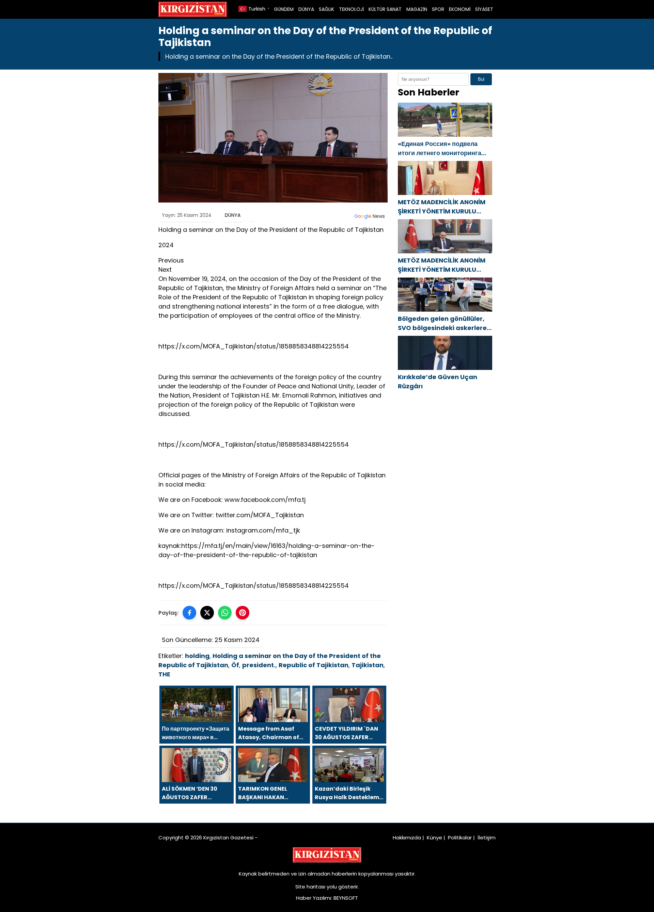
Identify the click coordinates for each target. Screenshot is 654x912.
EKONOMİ (459, 9)
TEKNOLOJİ (351, 9)
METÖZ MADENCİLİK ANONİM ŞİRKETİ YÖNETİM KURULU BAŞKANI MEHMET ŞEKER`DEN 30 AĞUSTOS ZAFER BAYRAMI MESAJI (442, 207)
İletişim (487, 837)
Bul (481, 79)
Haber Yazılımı (313, 897)
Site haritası (310, 886)
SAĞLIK (326, 9)
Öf (235, 665)
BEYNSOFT (345, 897)
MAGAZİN (416, 9)
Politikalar (460, 837)
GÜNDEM (284, 9)
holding (197, 656)
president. (259, 665)
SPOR (438, 9)
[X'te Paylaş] (207, 612)
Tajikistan (368, 665)
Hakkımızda (407, 837)
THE (164, 674)
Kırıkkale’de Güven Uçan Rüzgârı (437, 381)
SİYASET (484, 9)
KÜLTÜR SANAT (385, 9)
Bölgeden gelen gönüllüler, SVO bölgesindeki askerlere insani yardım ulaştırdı (442, 323)
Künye (434, 837)
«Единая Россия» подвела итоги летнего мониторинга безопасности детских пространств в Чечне (439, 148)
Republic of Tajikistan (313, 665)
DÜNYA (306, 9)
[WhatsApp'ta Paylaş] (225, 612)
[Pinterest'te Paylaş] (242, 612)
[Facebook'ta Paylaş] (189, 612)
